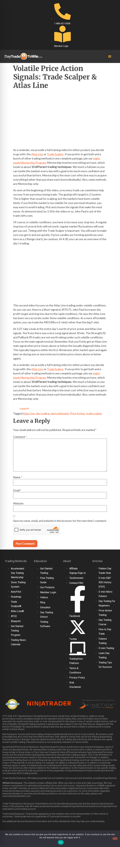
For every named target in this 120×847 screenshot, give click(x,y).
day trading (43, 413)
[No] (115, 838)
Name (17, 477)
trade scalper (94, 413)
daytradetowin (60, 413)
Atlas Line (37, 154)
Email (17, 490)
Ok (60, 842)
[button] (109, 56)
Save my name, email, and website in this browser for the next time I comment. (60, 520)
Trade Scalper (55, 154)
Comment (20, 436)
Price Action (77, 413)
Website (18, 503)
